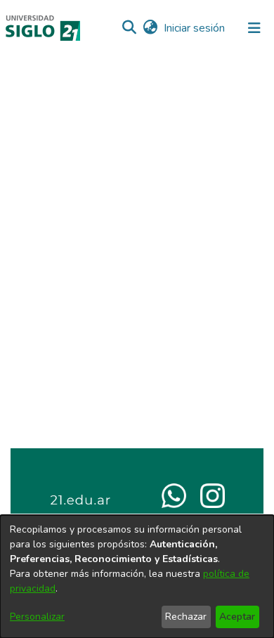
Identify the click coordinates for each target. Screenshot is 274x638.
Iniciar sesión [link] (195, 28)
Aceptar (237, 616)
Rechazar (186, 616)
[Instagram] (212, 494)
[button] (129, 28)
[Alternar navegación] (254, 28)
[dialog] (137, 576)
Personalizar (37, 616)
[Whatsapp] (174, 494)
